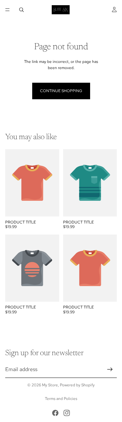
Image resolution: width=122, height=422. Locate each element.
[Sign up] (110, 369)
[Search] (21, 10)
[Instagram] (67, 413)
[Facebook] (55, 413)
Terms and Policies (61, 398)
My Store (50, 385)
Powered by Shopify (77, 385)
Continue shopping (61, 90)
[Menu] (7, 9)
